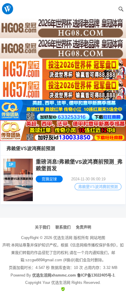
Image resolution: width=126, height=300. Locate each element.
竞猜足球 (49, 179)
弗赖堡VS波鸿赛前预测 (98, 186)
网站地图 (97, 237)
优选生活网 (62, 237)
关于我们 (42, 227)
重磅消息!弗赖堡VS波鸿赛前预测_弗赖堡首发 (79, 165)
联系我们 (63, 227)
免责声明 (83, 227)
